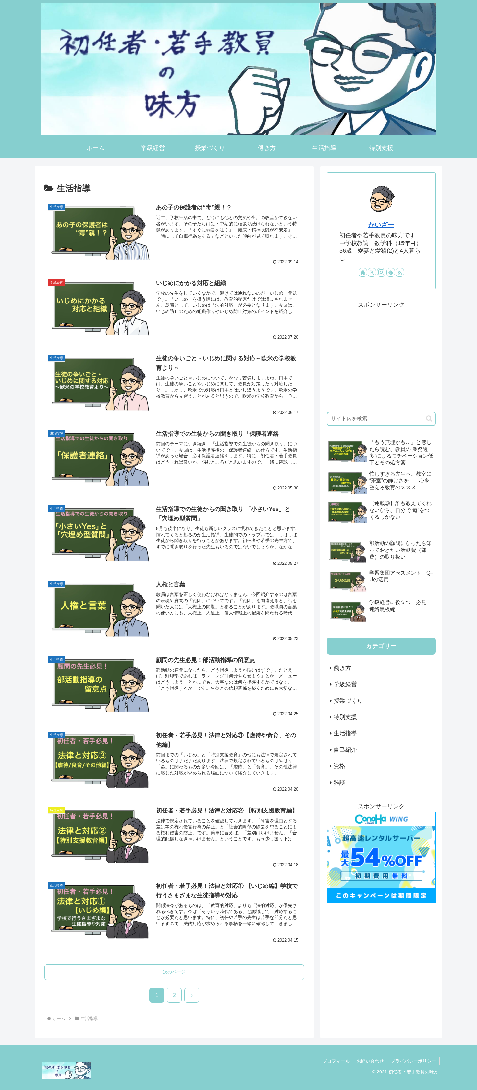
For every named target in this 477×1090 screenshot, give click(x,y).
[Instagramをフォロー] (381, 272)
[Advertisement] (381, 355)
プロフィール (336, 1061)
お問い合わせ (370, 1061)
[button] (429, 418)
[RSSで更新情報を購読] (400, 272)
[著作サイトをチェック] (363, 272)
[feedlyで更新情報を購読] (390, 272)
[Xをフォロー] (372, 272)
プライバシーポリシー (413, 1061)
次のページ (174, 971)
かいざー (381, 224)
